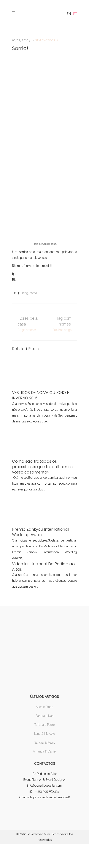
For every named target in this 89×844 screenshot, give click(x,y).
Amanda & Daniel (44, 751)
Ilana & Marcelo (44, 733)
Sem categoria (46, 40)
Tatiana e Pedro (44, 724)
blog (25, 293)
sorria (33, 293)
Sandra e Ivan (45, 716)
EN (69, 13)
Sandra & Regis (44, 742)
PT (75, 13)
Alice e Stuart (44, 707)
